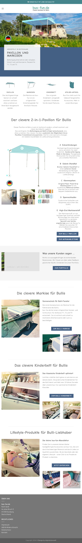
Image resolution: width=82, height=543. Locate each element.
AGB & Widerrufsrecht (10, 527)
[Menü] (3, 8)
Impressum (6, 525)
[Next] (38, 261)
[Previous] (2, 261)
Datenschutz (6, 530)
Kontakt (4, 532)
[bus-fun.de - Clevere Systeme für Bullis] (41, 8)
